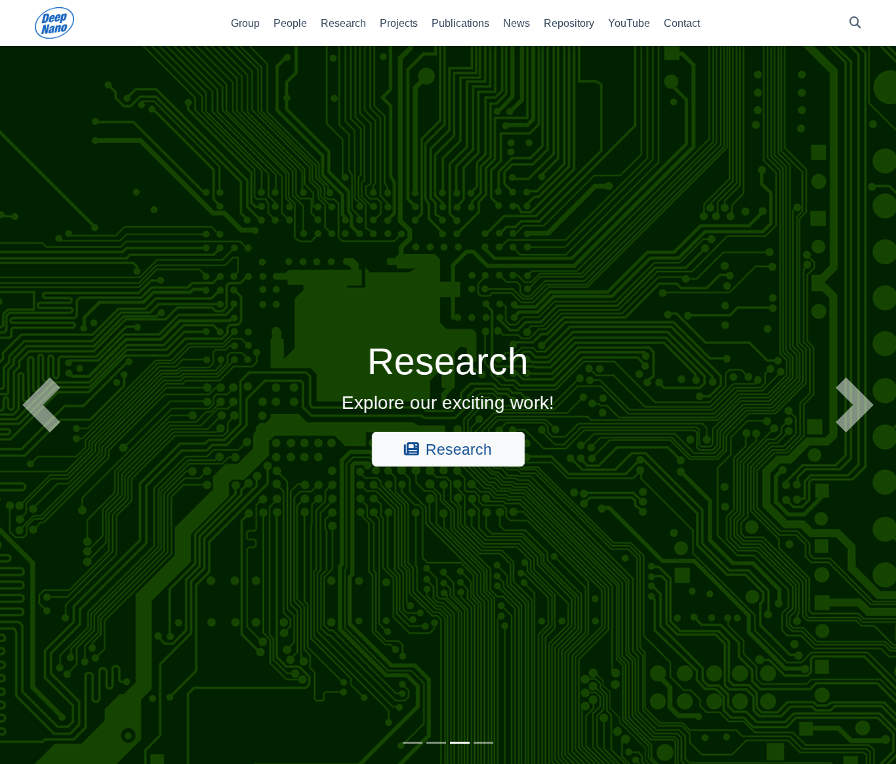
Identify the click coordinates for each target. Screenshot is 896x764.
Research (459, 449)
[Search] (855, 23)
